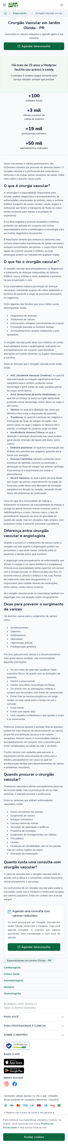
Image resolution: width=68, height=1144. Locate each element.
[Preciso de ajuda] (61, 5)
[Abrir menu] (5, 5)
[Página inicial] (5, 13)
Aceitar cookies (34, 1137)
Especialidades (21, 13)
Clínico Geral (11, 974)
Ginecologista (12, 993)
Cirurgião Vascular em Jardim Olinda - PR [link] (49, 13)
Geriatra (9, 987)
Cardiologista (12, 967)
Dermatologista (13, 980)
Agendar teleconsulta (36, 46)
